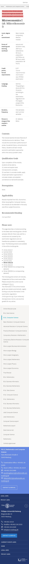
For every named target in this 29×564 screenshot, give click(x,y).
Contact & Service (9, 536)
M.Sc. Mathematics (9, 399)
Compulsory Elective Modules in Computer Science (16, 341)
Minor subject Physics (9, 364)
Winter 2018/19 (8, 254)
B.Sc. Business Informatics (11, 382)
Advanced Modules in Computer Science (15, 326)
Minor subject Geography (11, 355)
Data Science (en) (8, 430)
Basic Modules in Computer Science (14, 322)
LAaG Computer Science (10, 413)
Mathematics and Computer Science (15, 6)
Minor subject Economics (10, 368)
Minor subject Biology (9, 351)
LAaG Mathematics (8, 417)
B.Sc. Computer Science (10, 318)
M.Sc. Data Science (9, 390)
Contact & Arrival (9, 488)
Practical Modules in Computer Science (15, 331)
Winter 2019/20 (8, 256)
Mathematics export (9, 426)
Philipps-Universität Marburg (8, 506)
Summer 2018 (8, 252)
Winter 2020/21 (8, 258)
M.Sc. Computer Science (10, 395)
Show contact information (26, 505)
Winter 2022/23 (8, 265)
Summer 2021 (8, 261)
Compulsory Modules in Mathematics (14, 335)
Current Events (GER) (8, 542)
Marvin (12, 284)
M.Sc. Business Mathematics (11, 408)
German (25, 3)
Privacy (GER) (5, 500)
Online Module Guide (9, 309)
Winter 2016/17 (8, 250)
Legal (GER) (5, 496)
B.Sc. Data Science (8, 313)
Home (2, 6)
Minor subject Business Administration (14, 346)
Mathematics (7, 439)
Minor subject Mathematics (11, 360)
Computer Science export (11, 421)
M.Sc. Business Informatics (11, 404)
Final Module (7, 373)
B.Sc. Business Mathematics (11, 386)
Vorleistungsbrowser (9, 443)
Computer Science (8, 435)
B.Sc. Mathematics (8, 377)
